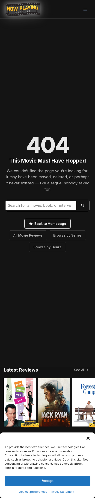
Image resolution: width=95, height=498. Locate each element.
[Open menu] (85, 9)
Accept (47, 480)
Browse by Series (67, 235)
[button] (88, 438)
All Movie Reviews (28, 235)
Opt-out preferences (33, 491)
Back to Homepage (50, 224)
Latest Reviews (21, 370)
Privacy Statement (62, 491)
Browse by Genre (47, 247)
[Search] (82, 205)
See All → (81, 370)
